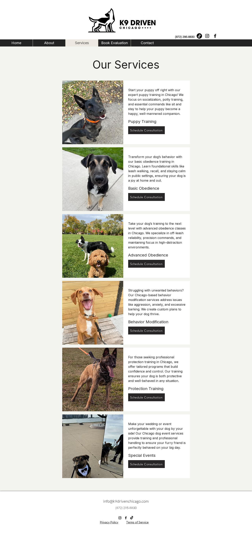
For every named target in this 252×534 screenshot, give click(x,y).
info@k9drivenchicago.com (126, 501)
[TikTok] (199, 36)
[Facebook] (215, 36)
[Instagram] (207, 36)
